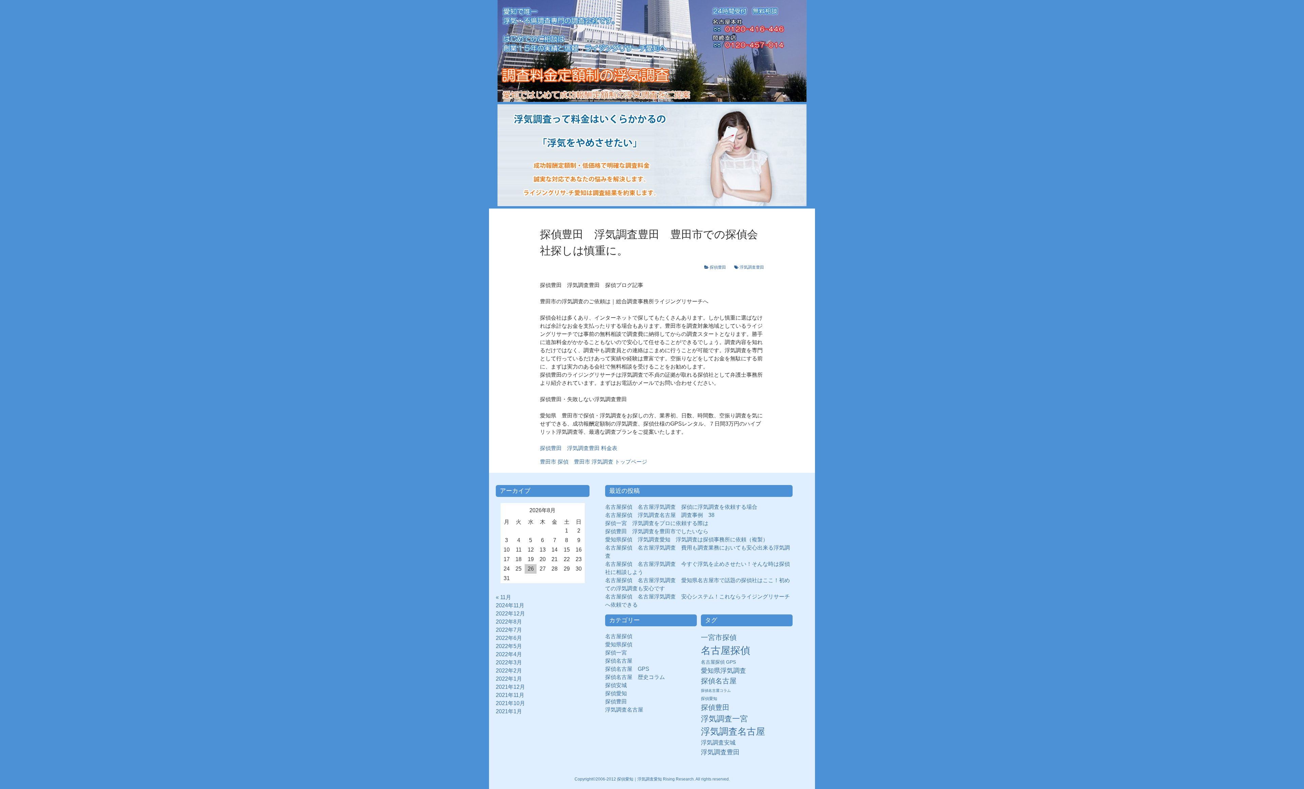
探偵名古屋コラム (716, 690)
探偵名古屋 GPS (627, 669)
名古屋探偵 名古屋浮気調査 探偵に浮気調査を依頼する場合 (681, 507)
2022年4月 (509, 654)
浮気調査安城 (718, 742)
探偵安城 (616, 685)
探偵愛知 (618, 693)
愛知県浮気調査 (723, 670)
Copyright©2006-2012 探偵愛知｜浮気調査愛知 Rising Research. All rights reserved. (652, 779)
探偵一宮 (618, 653)
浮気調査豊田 (752, 267)
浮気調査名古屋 (624, 710)
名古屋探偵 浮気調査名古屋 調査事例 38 (659, 515)
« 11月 (503, 597)
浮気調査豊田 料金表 (589, 448)
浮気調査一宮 (724, 718)
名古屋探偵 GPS (718, 662)
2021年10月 (510, 703)
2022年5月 (509, 646)
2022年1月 (509, 679)
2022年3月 (509, 662)
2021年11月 (510, 695)
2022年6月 (509, 638)
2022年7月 (509, 630)
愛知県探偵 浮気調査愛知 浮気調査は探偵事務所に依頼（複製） (686, 539)
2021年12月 (510, 687)
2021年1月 (509, 711)
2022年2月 (509, 671)
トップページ (593, 462)
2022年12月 (510, 613)
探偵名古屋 (618, 661)
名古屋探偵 (618, 636)
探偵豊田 (720, 267)
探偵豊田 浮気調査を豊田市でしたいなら (656, 531)
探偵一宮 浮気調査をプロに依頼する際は (656, 523)
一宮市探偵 (719, 637)
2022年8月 (509, 622)
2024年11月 (510, 605)
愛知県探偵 (618, 644)
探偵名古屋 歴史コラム (637, 677)
